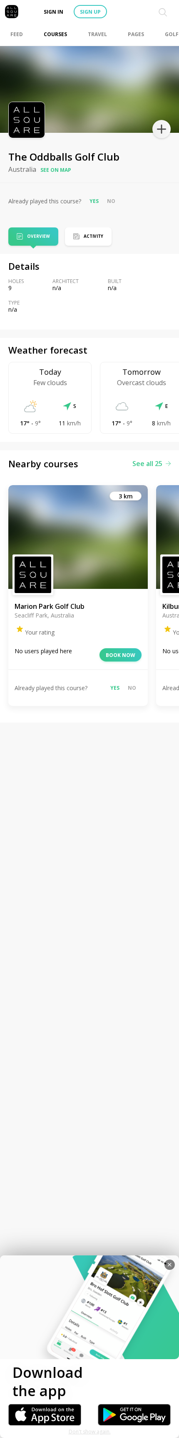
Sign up (90, 11)
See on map (55, 169)
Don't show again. (90, 1431)
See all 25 (147, 463)
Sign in (53, 11)
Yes (94, 201)
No (111, 201)
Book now (120, 655)
